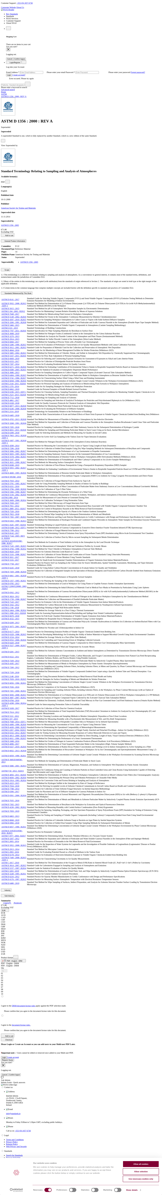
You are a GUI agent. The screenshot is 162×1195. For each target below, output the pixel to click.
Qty (2, 968)
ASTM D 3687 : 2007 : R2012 (13, 698)
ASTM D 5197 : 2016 (10, 460)
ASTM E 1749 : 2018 (10, 608)
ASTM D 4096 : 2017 (10, 744)
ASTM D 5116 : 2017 (10, 560)
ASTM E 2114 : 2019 (10, 411)
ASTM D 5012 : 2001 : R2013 (13, 347)
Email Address (36, 72)
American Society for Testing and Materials (18, 208)
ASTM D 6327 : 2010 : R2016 (13, 747)
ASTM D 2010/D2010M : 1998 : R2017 (12, 542)
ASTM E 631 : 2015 (9, 328)
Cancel (9, 59)
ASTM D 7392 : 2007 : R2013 (13, 517)
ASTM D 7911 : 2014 (10, 506)
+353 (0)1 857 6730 (25, 3)
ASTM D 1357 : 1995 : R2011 (13, 581)
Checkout (8, 1040)
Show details (132, 1190)
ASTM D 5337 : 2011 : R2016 (13, 356)
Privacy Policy (12, 1142)
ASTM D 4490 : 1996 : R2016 (13, 724)
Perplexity (17, 903)
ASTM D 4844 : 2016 (10, 350)
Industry (7, 890)
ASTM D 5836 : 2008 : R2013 (13, 695)
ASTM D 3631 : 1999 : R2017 (13, 462)
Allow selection (141, 1171)
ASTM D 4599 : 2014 (10, 446)
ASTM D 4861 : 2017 (10, 400)
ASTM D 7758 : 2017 (10, 564)
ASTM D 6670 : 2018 (10, 616)
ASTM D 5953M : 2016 (11, 477)
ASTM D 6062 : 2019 (10, 389)
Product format (7, 958)
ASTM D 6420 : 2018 (10, 643)
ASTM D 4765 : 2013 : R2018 (13, 419)
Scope (6, 270)
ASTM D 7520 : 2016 (10, 511)
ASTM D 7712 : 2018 (10, 398)
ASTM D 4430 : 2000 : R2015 (13, 727)
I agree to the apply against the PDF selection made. (33, 1006)
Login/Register (14, 63)
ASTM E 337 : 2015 (9, 719)
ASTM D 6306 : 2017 (10, 792)
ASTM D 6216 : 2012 (10, 877)
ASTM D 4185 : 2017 (10, 663)
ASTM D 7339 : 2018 (10, 672)
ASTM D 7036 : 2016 (10, 687)
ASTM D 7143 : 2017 (10, 602)
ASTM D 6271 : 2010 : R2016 (13, 367)
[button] (5, 910)
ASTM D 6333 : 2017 (10, 361)
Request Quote (7, 1060)
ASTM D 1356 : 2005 (10, 225)
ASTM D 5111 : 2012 (10, 716)
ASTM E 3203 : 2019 (10, 871)
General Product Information (14, 241)
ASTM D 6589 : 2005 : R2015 (13, 370)
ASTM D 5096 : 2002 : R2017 (13, 451)
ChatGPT (7, 903)
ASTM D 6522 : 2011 (10, 657)
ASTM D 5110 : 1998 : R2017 (13, 554)
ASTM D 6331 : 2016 (10, 486)
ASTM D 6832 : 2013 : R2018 (13, 751)
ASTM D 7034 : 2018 (10, 786)
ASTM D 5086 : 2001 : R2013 (13, 766)
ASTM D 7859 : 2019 (10, 811)
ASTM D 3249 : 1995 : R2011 (13, 874)
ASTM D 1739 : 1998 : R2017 (13, 599)
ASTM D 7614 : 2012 (10, 712)
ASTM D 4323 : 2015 (10, 783)
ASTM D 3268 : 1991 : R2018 (13, 423)
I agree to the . (16, 1025)
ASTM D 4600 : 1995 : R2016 (13, 473)
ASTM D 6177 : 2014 (10, 632)
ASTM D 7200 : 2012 (10, 667)
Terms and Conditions (15, 1140)
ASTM (4, 94)
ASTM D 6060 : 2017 (10, 342)
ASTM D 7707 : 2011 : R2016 (13, 331)
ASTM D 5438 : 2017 (10, 708)
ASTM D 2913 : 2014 (10, 849)
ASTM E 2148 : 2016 (10, 676)
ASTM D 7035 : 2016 (10, 800)
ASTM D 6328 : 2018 (10, 403)
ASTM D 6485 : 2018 (10, 415)
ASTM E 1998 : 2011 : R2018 (13, 613)
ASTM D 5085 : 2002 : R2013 (13, 353)
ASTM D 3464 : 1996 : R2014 (13, 610)
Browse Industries (13, 1158)
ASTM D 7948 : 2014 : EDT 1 (13, 722)
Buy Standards (12, 14)
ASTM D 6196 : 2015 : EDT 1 (13, 392)
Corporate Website (8, 7)
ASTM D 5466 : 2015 (10, 325)
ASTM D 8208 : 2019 (10, 465)
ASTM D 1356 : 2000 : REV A (13, 96)
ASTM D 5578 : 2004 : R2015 (13, 457)
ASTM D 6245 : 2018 (10, 568)
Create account (13, 1057)
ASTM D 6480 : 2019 (10, 883)
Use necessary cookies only (141, 1179)
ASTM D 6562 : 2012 (10, 592)
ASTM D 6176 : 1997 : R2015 (13, 879)
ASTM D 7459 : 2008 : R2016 (13, 572)
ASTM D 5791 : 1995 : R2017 (13, 484)
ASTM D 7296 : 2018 (10, 448)
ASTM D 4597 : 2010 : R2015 (13, 320)
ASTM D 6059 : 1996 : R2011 (13, 756)
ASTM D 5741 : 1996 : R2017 (13, 378)
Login (9, 75)
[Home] (7, 10)
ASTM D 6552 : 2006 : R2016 (13, 640)
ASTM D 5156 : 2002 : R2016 (13, 495)
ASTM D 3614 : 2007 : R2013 (13, 865)
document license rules (21, 1025)
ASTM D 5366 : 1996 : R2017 (13, 492)
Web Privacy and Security (16, 1146)
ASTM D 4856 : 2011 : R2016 (13, 775)
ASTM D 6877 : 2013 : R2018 (13, 406)
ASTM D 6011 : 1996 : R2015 (13, 738)
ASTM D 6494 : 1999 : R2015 (13, 375)
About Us (20, 7)
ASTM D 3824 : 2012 (10, 596)
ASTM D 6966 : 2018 (10, 823)
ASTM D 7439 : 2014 (10, 661)
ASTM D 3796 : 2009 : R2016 (13, 489)
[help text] (3, 140)
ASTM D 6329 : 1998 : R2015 (13, 634)
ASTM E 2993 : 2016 (10, 852)
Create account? (18, 75)
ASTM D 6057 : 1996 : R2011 (13, 827)
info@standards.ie (13, 1114)
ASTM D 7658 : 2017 (10, 503)
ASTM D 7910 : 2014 (10, 481)
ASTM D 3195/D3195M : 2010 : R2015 (12, 832)
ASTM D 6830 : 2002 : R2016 (13, 778)
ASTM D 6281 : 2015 (10, 652)
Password (98, 72)
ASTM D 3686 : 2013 (10, 372)
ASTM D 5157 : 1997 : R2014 (13, 868)
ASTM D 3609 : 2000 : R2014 (13, 500)
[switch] (72, 1190)
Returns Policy (12, 1144)
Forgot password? (138, 72)
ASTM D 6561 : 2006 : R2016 (13, 795)
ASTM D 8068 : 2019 (10, 820)
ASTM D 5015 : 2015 (10, 308)
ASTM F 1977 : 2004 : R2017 (13, 836)
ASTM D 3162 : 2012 (10, 605)
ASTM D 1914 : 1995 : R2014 (13, 780)
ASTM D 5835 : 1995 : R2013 (13, 454)
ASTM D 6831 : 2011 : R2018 (13, 430)
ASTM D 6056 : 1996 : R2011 (13, 683)
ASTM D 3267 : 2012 (10, 839)
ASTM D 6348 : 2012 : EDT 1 (13, 528)
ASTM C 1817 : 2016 (10, 863)
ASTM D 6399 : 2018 (10, 433)
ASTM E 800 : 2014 (9, 497)
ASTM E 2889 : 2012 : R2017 (13, 509)
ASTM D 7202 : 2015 (10, 804)
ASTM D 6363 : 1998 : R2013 (13, 521)
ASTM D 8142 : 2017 (10, 533)
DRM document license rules (24, 1006)
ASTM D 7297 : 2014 (10, 364)
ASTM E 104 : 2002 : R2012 (13, 311)
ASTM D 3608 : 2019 (10, 333)
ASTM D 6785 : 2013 (10, 584)
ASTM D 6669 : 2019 (10, 359)
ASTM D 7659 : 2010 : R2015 (13, 679)
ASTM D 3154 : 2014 (10, 637)
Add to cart (9, 235)
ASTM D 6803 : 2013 (10, 816)
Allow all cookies (140, 1164)
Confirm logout (19, 59)
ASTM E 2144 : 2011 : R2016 (13, 384)
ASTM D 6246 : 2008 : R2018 (13, 409)
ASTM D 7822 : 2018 (10, 514)
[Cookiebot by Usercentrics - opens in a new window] (16, 1190)
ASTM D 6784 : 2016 (10, 700)
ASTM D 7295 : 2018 (10, 427)
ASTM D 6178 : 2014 (10, 855)
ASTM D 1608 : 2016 (10, 741)
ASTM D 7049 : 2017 (10, 314)
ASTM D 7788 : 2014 (10, 789)
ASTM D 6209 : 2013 (10, 623)
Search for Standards (14, 1155)
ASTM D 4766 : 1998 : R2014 (13, 549)
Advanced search (8, 90)
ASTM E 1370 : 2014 (10, 386)
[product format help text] (15, 957)
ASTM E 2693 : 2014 (10, 841)
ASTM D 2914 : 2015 (10, 339)
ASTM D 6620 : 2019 (10, 552)
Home (3, 92)
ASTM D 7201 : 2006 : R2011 (13, 691)
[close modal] (8, 49)
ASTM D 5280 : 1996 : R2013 (13, 345)
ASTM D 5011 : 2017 (10, 557)
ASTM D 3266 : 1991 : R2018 (13, 322)
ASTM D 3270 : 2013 (10, 336)
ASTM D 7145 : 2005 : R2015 (13, 546)
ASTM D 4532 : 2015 (10, 619)
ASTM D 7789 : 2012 (10, 530)
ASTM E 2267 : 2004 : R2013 (13, 730)
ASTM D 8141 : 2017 (10, 299)
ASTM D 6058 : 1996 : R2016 (13, 381)
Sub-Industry (9, 896)
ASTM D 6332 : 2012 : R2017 (13, 733)
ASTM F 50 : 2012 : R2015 (12, 771)
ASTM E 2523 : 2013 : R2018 (13, 395)
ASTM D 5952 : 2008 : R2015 (13, 845)
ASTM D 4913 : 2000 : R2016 (13, 736)
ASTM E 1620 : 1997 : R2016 (13, 525)
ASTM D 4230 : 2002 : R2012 (13, 807)
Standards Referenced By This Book (17, 293)
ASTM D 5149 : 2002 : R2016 (13, 317)
